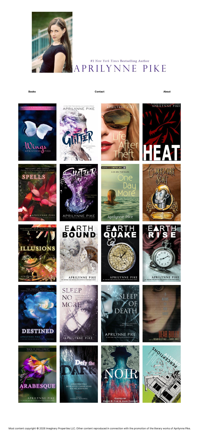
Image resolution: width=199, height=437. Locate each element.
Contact (99, 91)
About (167, 91)
